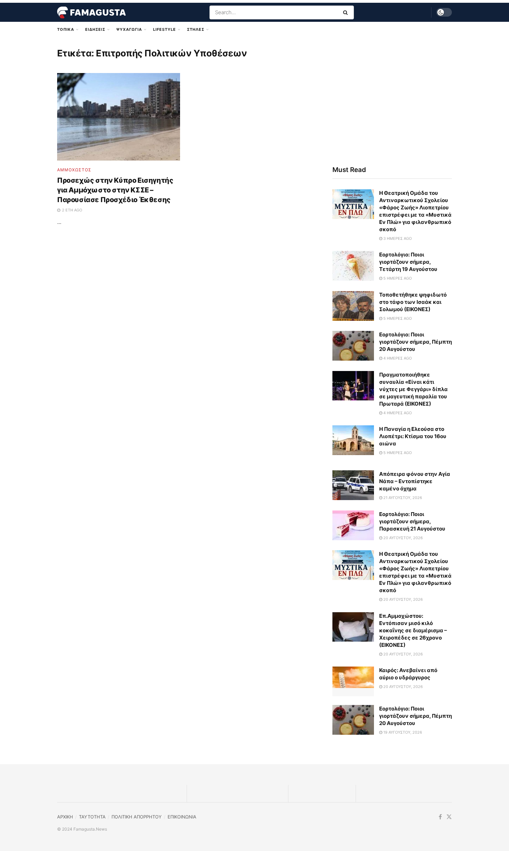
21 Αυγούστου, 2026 (402, 497)
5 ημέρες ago (397, 278)
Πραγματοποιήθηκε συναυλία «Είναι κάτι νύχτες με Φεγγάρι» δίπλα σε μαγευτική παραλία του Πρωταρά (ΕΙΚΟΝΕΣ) (413, 389)
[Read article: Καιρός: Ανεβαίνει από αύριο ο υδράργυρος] (353, 681)
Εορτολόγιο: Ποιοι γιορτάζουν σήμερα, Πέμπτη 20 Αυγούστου (415, 341)
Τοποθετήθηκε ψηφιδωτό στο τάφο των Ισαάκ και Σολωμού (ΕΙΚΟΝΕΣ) (413, 302)
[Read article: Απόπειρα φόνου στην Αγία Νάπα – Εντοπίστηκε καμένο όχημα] (353, 485)
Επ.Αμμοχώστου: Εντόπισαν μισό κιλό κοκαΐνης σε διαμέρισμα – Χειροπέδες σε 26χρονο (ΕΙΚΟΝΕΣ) (413, 630)
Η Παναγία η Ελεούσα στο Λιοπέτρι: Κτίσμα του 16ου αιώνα (412, 436)
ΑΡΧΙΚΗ (65, 817)
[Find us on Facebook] (440, 817)
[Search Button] (347, 12)
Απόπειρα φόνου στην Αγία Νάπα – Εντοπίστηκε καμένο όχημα (414, 481)
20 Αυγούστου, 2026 (402, 537)
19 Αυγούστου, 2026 (402, 732)
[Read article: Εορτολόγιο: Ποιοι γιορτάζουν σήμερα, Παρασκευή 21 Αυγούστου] (353, 525)
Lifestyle (164, 29)
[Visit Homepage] (91, 12)
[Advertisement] (392, 99)
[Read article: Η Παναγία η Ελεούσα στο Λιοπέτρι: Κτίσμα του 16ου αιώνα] (353, 440)
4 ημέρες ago (397, 358)
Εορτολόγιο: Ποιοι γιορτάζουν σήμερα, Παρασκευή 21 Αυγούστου (412, 521)
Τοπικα (65, 29)
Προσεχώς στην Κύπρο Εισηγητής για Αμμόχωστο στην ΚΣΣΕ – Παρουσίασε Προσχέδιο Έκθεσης (115, 190)
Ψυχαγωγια (129, 29)
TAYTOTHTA (92, 817)
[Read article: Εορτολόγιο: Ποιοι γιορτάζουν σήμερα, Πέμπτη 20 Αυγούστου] (353, 346)
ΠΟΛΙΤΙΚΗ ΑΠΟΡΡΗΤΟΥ (136, 817)
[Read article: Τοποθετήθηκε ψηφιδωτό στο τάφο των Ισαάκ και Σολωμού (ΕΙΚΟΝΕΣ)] (353, 306)
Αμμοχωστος (74, 170)
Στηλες (195, 29)
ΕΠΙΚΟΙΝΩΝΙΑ (182, 817)
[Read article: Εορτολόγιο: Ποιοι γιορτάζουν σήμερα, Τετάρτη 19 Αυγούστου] (353, 266)
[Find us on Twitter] (449, 817)
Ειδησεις (95, 29)
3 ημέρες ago (397, 238)
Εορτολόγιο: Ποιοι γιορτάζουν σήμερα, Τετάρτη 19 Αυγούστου (408, 261)
